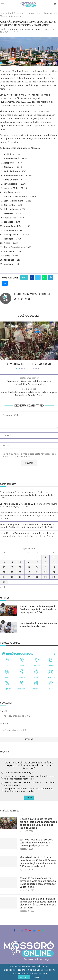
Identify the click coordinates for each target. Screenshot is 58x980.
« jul (2, 587)
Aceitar (23, 977)
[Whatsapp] (43, 930)
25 (12, 577)
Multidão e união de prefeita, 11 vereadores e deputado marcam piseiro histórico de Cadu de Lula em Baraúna (28, 534)
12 (20, 567)
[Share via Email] (5, 283)
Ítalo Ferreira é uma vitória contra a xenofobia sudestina (39, 625)
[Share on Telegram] (50, 277)
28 (37, 577)
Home (3, 13)
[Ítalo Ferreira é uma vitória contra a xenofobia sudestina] (8, 627)
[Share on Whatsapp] (44, 277)
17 (4, 572)
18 (12, 572)
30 (54, 577)
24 (4, 577)
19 (20, 572)
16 (54, 567)
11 (12, 567)
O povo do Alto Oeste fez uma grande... (29, 364)
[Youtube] (30, 930)
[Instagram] (22, 930)
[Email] (34, 930)
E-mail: (3, 711)
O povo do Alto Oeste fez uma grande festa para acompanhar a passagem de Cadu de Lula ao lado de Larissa (26, 495)
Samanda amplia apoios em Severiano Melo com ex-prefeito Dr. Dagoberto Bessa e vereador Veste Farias (27, 525)
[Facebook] (14, 930)
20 (28, 572)
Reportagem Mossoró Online (26, 29)
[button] (2, 345)
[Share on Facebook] (32, 277)
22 (45, 572)
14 (37, 567)
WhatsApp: (5, 723)
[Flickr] (26, 930)
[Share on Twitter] (38, 277)
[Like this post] (25, 277)
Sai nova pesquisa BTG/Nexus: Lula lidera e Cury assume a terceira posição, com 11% (36, 842)
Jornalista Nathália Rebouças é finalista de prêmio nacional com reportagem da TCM (38, 609)
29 (45, 577)
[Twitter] (18, 930)
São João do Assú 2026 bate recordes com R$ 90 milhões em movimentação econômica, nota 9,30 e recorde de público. (29, 515)
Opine (29, 797)
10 (4, 567)
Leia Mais (36, 977)
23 (54, 572)
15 (45, 567)
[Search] (55, 4)
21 (37, 572)
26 (20, 577)
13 (29, 567)
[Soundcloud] (38, 930)
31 (4, 582)
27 (29, 577)
